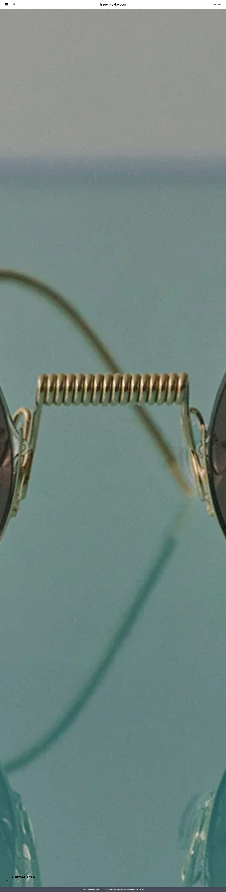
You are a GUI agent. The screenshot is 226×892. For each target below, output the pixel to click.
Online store (217, 5)
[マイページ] (14, 5)
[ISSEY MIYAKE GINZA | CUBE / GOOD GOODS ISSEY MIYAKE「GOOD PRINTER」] (217, 452)
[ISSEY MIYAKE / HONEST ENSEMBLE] (217, 448)
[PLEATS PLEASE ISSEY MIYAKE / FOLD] (217, 440)
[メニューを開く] (6, 5)
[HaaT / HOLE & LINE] (217, 444)
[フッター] (217, 456)
